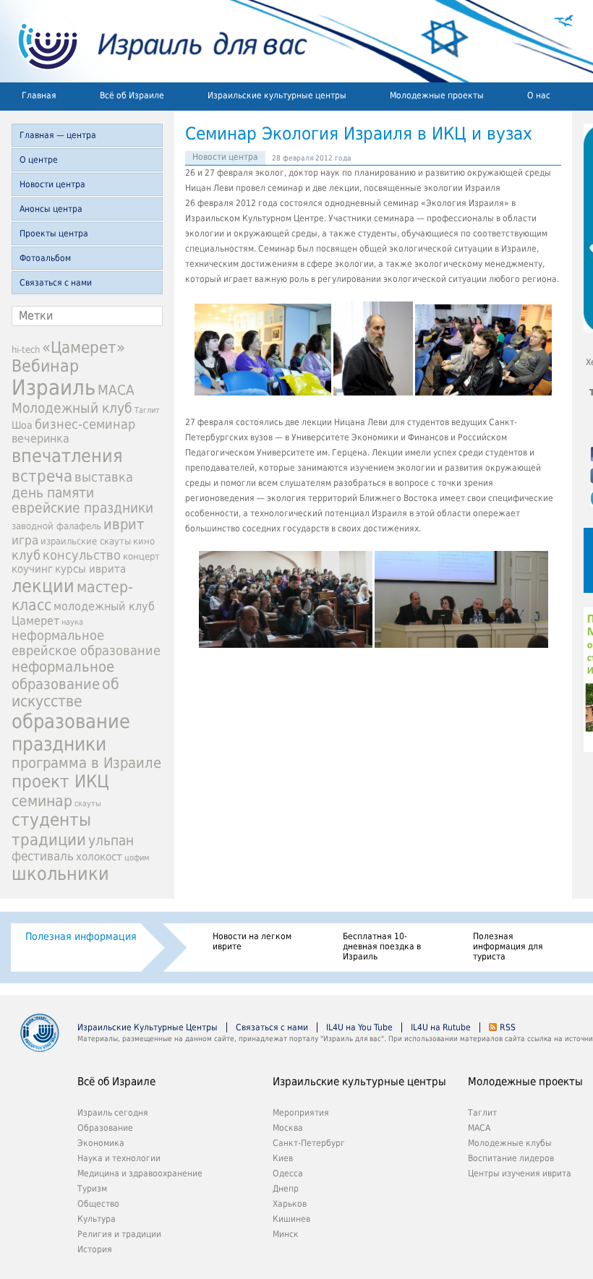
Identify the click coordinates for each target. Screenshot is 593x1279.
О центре (39, 160)
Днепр (286, 1189)
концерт (141, 556)
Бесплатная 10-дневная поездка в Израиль (382, 946)
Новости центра (52, 184)
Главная (39, 95)
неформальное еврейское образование (86, 643)
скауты (87, 803)
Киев (283, 1158)
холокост (99, 856)
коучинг (32, 569)
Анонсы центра (51, 209)
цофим (136, 857)
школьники (60, 873)
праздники (59, 743)
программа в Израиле (86, 763)
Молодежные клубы (510, 1143)
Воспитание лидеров (511, 1158)
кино (144, 541)
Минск (286, 1234)
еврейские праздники (82, 508)
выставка (103, 476)
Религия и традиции (119, 1234)
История (94, 1249)
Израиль (53, 387)
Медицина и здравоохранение (139, 1173)
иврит (123, 524)
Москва (288, 1128)
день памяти (53, 492)
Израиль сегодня (112, 1113)
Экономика (100, 1143)
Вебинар (45, 365)
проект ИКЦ (60, 781)
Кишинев (291, 1219)
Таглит (147, 410)
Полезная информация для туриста (508, 946)
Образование (105, 1128)
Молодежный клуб (72, 408)
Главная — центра (58, 135)
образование (71, 721)
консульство (82, 555)
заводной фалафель (56, 526)
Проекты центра (54, 233)
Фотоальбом (45, 258)
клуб (26, 554)
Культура (96, 1219)
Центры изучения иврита (519, 1173)
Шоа (22, 425)
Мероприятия (301, 1113)
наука (72, 622)
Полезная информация (81, 936)
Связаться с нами (56, 283)
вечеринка (40, 438)
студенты (51, 820)
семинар (42, 801)
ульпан (111, 840)
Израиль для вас (153, 41)
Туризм (92, 1189)
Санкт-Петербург (309, 1143)
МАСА (116, 390)
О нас (538, 95)
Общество (98, 1204)
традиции (49, 839)
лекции (43, 586)
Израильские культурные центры (277, 95)
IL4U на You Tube (359, 1027)
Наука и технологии (119, 1158)
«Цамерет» (83, 347)
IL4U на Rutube (441, 1027)
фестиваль (43, 856)
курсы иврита (90, 569)
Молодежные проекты (437, 95)
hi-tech (26, 349)
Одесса (288, 1173)
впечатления (67, 455)
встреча (42, 475)
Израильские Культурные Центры (147, 1027)
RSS (508, 1027)
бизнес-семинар (85, 424)
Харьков (290, 1204)
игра (25, 540)
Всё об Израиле (132, 95)
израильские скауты (85, 541)
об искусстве (65, 692)
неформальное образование (63, 675)
